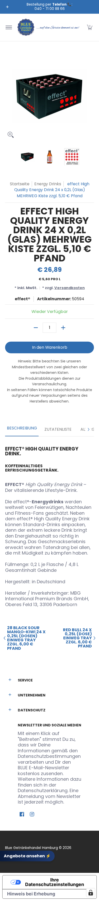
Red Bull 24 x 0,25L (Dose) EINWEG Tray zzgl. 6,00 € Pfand (77, 638)
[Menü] (8, 27)
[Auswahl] (63, 327)
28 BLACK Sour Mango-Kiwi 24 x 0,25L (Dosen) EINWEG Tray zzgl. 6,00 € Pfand (26, 638)
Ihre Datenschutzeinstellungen (54, 882)
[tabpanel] (49, 524)
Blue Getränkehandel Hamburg (31, 847)
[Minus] (36, 327)
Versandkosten (69, 287)
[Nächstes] (88, 429)
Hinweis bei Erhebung (31, 893)
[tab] (22, 430)
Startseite (19, 184)
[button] (89, 27)
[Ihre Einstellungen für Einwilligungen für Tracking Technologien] (90, 892)
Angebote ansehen (27, 856)
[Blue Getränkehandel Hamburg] (48, 27)
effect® (22, 299)
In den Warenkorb (49, 347)
